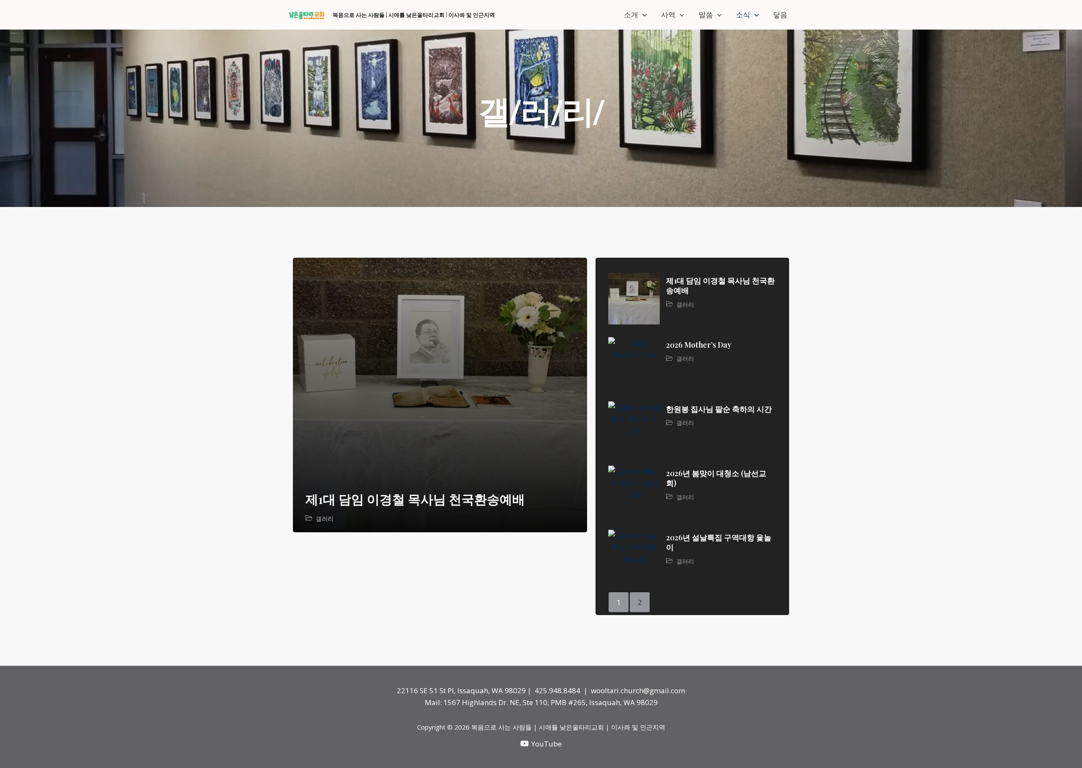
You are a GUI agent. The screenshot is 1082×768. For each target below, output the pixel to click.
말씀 (706, 14)
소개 (631, 14)
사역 (668, 14)
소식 (743, 14)
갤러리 (324, 519)
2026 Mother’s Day (699, 345)
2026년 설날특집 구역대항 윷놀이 (718, 542)
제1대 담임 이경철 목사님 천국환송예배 (415, 498)
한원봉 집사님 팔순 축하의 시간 (719, 409)
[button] (642, 15)
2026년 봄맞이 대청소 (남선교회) (716, 478)
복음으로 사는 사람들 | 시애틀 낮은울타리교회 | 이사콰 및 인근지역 (414, 14)
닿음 (780, 14)
